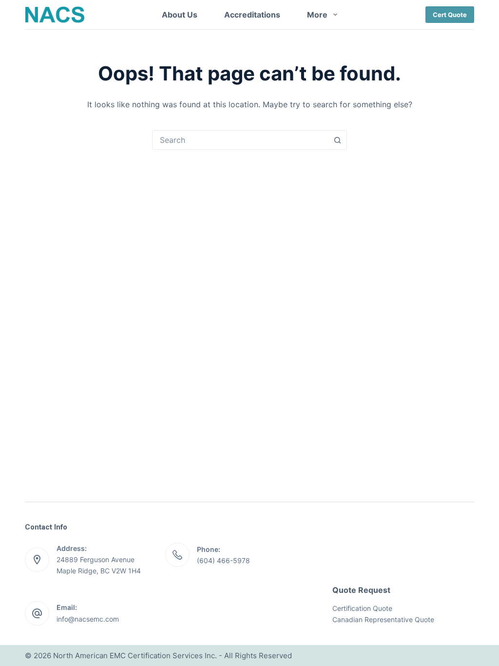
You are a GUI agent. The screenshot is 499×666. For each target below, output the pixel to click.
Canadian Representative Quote (383, 619)
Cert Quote (450, 15)
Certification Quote (362, 608)
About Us (179, 15)
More (317, 15)
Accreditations (252, 15)
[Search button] (337, 140)
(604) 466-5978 (223, 560)
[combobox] (240, 140)
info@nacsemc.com (88, 619)
